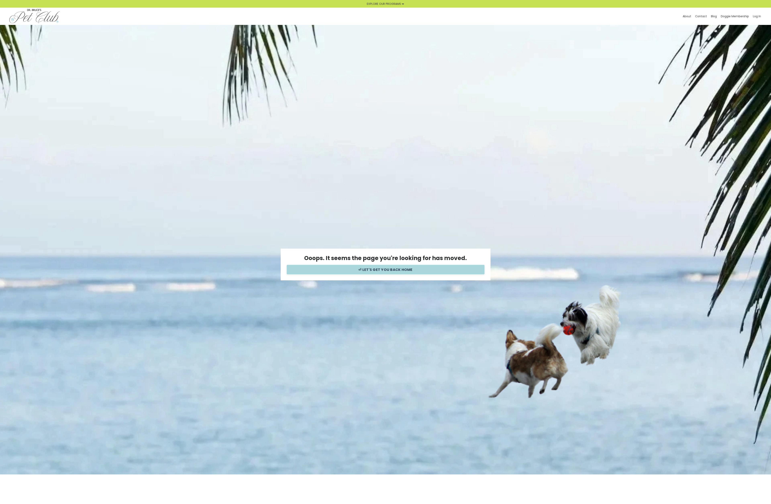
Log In (757, 16)
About (687, 16)
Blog (714, 16)
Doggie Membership (735, 16)
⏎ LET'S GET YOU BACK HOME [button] (385, 269)
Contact (701, 16)
